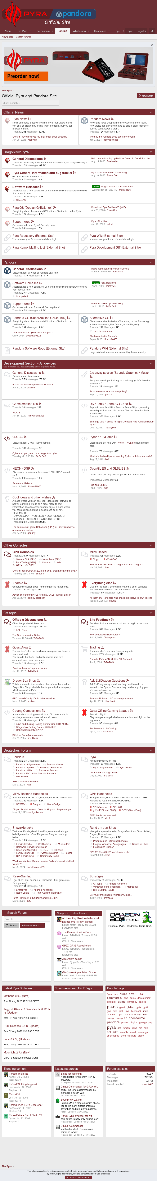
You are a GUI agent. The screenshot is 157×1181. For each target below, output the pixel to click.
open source (141, 1014)
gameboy (132, 1001)
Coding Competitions (26, 710)
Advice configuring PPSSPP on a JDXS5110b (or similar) (41, 594)
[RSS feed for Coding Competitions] (43, 710)
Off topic (9, 612)
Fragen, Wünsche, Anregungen (109, 843)
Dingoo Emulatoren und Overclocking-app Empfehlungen (42, 809)
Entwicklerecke (22, 827)
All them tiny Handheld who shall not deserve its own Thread (121, 597)
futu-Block (33, 737)
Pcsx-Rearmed (104, 282)
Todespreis (110, 637)
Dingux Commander (72, 1126)
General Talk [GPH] (26, 559)
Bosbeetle (112, 161)
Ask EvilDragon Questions (107, 680)
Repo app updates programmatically (110, 268)
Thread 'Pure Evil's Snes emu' (26, 1105)
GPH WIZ (117, 807)
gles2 (122, 1007)
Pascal (68, 852)
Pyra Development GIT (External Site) (115, 247)
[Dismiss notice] (151, 45)
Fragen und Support (103, 846)
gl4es (112, 1006)
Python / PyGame (101, 437)
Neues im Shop (140, 843)
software (132, 1035)
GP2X (19, 565)
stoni (107, 818)
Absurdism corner (72, 959)
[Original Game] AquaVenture (27, 735)
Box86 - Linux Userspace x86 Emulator (32, 384)
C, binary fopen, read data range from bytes (34, 453)
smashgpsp (113, 1035)
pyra (111, 1027)
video (141, 1035)
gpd (109, 1010)
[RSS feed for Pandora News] (112, 119)
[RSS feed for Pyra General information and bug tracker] (74, 172)
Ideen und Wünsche (26, 849)
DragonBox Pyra (16, 151)
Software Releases (25, 186)
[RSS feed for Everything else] (114, 583)
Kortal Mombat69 (36, 867)
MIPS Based (98, 552)
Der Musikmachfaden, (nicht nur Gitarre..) (111, 894)
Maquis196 (125, 189)
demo (133, 997)
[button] (30, 31)
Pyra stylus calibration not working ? (110, 172)
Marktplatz (132, 886)
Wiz (59, 562)
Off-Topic (97, 883)
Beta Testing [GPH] (26, 562)
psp (150, 1022)
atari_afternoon (36, 812)
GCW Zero (21, 804)
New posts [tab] (63, 913)
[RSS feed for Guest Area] (30, 647)
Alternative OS (99, 317)
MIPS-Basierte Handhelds (30, 793)
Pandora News (100, 119)
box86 (133, 994)
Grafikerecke (45, 843)
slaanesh (108, 731)
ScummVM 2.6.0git (71, 1099)
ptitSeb (31, 387)
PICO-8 (16, 412)
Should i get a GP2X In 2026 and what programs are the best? (44, 570)
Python (120, 442)
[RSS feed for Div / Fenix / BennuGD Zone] (130, 403)
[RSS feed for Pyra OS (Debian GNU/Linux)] (54, 207)
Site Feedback (100, 619)
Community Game (49, 855)
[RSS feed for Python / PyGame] (115, 437)
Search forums (23, 36)
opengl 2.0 (121, 1018)
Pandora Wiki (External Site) (109, 348)
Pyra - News (125, 767)
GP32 (32, 565)
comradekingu (111, 139)
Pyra (93, 757)
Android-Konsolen (43, 889)
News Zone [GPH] (52, 559)
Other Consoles (15, 545)
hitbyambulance (36, 415)
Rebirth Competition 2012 (29, 729)
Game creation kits (25, 403)
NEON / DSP (21, 468)
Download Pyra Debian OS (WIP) (108, 207)
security (124, 1032)
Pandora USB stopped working (107, 303)
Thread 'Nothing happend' (23, 1084)
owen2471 (147, 1084)
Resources (100, 31)
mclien (31, 701)
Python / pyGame (49, 852)
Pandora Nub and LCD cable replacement (111, 698)
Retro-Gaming (22, 876)
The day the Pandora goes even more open (112, 136)
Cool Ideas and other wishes (31, 497)
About (8, 31)
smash (133, 1032)
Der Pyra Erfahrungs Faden (104, 772)
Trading (95, 647)
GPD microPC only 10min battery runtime (33, 698)
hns (107, 567)
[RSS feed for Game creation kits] (40, 403)
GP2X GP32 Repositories (76, 945)
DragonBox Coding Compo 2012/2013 (36, 727)
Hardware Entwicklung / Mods (31, 846)
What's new (79, 31)
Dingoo (96, 559)
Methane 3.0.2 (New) (16, 996)
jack (121, 1010)
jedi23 (108, 394)
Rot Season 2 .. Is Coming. (103, 728)
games (142, 1001)
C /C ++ (17, 437)
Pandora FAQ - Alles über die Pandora (36, 773)
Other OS (21, 200)
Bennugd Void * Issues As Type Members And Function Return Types (122, 423)
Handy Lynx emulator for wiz (76, 1116)
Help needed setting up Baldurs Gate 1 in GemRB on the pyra (123, 158)
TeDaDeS (118, 271)
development (144, 997)
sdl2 (115, 1032)
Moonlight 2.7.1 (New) (17, 1052)
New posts (7, 36)
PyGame (130, 442)
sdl (109, 1032)
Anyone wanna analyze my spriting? (108, 391)
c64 (141, 994)
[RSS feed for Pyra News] (29, 119)
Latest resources (66, 1068)
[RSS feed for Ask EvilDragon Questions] (127, 680)
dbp (126, 997)
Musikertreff (64, 843)
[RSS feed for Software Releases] (41, 186)
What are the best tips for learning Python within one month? (121, 456)
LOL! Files (21, 630)
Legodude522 (33, 335)
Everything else (101, 583)
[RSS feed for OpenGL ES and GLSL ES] (127, 468)
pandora (113, 1021)
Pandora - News (55, 764)
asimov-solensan (36, 597)
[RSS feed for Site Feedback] (112, 619)
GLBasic (58, 849)
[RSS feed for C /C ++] (25, 437)
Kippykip (32, 139)
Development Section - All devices (29, 363)
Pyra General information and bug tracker (42, 172)
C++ (45, 849)
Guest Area (20, 647)
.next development (102, 331)
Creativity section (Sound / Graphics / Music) (120, 372)
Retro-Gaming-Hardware (49, 892)
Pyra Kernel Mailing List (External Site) (38, 247)
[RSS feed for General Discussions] (45, 158)
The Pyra (22, 31)
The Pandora (42, 31)
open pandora (125, 1014)
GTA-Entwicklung (25, 855)
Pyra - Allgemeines (103, 767)
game (122, 1001)
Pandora (9, 262)
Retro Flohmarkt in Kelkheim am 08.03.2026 (35, 897)
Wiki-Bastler (22, 776)
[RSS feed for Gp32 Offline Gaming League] (131, 710)
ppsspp (143, 1022)
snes (123, 1035)
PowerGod (112, 175)
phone (124, 1022)
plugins (133, 1022)
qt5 (119, 1028)
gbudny (31, 532)
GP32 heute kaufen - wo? (103, 815)
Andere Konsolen (118, 883)
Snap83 (40, 573)
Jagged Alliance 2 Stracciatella (113, 186)
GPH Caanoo (99, 807)
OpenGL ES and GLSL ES (108, 468)
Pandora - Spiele (25, 767)
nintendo (111, 1014)
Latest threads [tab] (79, 913)
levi (107, 459)
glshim (130, 1007)
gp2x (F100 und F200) (104, 810)
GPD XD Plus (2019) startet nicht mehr (109, 852)
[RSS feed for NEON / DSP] (32, 468)
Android (17, 583)
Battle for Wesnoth (71, 1073)
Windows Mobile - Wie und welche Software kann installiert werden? (43, 862)
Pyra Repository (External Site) (33, 235)
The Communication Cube (26, 635)
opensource (137, 1018)
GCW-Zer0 (111, 559)
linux (145, 1011)
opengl (110, 1018)
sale (146, 1027)
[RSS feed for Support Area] (32, 221)
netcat (110, 224)
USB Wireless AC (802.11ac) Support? (32, 332)
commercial (114, 997)
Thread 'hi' (14, 1094)
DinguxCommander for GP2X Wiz (79, 1086)
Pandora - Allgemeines (28, 764)
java (127, 1010)
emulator (111, 1001)
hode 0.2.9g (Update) (17, 1039)
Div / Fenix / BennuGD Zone (109, 403)
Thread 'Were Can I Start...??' (26, 1115)
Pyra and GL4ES (98, 484)
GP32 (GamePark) (131, 810)
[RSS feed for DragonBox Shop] (38, 680)
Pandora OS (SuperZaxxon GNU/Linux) (39, 317)
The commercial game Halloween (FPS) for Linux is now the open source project (43, 528)
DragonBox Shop (24, 680)
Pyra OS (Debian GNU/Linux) (32, 207)
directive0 (110, 701)
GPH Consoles (23, 552)
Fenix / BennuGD (25, 852)
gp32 (145, 1007)
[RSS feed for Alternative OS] (111, 317)
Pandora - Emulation (51, 767)
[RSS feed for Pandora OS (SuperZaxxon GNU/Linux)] (68, 317)
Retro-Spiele (22, 892)
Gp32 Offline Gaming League (109, 710)
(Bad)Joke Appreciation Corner (79, 972)
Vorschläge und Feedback (106, 886)
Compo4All (22, 296)
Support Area (21, 221)
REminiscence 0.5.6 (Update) (21, 1026)
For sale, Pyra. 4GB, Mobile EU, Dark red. (111, 659)
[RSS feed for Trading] (102, 647)
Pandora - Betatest (48, 770)
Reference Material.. (23, 483)
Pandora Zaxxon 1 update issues (29, 668)
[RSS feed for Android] (25, 583)
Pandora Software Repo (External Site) (38, 348)
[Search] (152, 31)
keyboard (136, 1010)
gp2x (138, 1007)
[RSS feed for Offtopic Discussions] (45, 619)
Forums (62, 31)
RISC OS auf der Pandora (25, 781)
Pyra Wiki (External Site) (106, 235)
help (115, 1010)
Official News (13, 111)
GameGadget (54, 804)
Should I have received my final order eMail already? (39, 136)
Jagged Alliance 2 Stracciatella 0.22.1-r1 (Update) (27, 1010)
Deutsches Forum (17, 750)
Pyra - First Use (99, 221)
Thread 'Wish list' (18, 1073)
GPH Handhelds (101, 793)
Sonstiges (96, 876)
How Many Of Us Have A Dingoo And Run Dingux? (116, 564)
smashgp (143, 1032)
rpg (140, 1027)
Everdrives (21, 889)
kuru (29, 900)
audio (123, 994)
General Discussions (27, 158)
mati (106, 487)
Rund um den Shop (103, 827)
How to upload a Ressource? (105, 634)
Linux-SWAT (110, 339)
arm (116, 994)
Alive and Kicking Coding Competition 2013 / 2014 (42, 723)
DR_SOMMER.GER (103, 889)
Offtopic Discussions (27, 619)
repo (134, 1027)
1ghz (109, 994)
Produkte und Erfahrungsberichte (110, 840)
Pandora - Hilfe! (24, 770)
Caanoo (46, 562)
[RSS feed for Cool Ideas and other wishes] (53, 497)
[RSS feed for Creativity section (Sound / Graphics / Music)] (91, 376)
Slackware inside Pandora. (104, 336)
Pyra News (19, 119)
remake (127, 1027)
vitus (107, 854)
